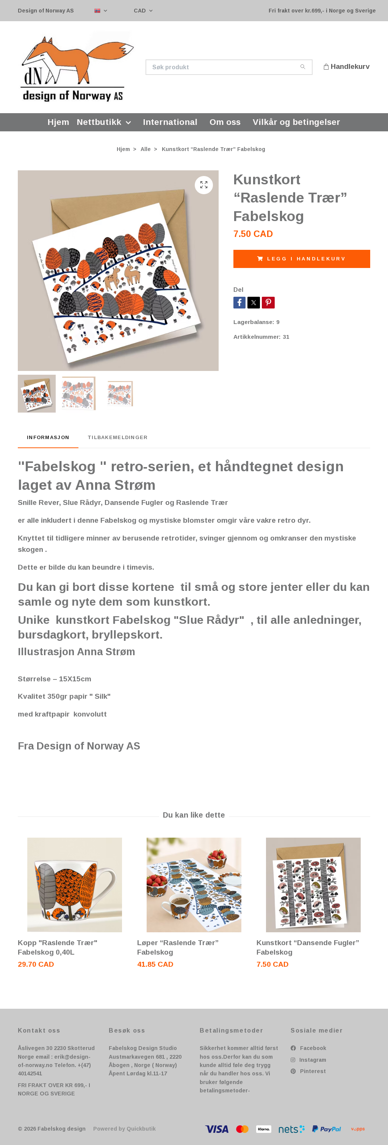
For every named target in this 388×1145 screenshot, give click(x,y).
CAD (140, 11)
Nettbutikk (99, 124)
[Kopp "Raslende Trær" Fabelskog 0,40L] (74, 887)
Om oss (225, 124)
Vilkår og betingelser (296, 124)
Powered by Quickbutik (124, 1131)
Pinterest (312, 1073)
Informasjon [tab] (48, 439)
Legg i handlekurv (306, 260)
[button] (130, 124)
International (170, 124)
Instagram (312, 1062)
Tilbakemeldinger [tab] (118, 439)
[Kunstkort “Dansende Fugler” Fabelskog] (313, 887)
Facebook (312, 1050)
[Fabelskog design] (106, 68)
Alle (146, 151)
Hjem (58, 124)
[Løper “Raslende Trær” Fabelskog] (194, 887)
